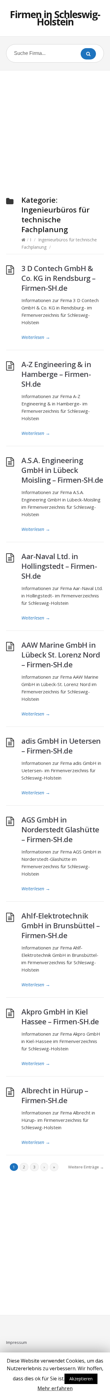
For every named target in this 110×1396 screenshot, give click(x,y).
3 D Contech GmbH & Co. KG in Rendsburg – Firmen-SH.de (58, 278)
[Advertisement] (55, 126)
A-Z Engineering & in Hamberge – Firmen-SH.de (56, 374)
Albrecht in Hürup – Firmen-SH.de (54, 1095)
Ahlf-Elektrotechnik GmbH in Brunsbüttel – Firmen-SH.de (60, 925)
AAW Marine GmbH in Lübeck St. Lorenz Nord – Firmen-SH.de (60, 654)
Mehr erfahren (55, 1388)
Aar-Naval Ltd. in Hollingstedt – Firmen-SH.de (59, 566)
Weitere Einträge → (86, 1167)
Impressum (16, 1342)
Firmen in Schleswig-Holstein (55, 18)
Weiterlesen (35, 337)
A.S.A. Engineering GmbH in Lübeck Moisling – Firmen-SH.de (62, 470)
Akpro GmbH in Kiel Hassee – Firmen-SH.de (60, 1016)
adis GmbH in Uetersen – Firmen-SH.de (61, 746)
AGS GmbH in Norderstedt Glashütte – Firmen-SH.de (60, 829)
